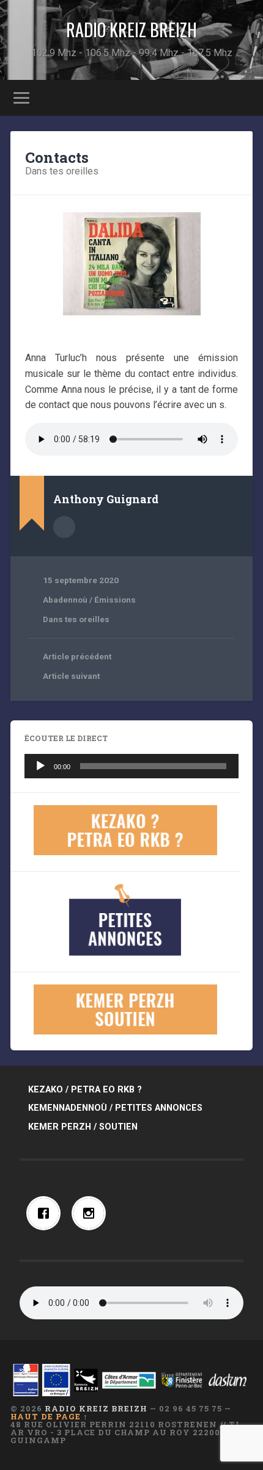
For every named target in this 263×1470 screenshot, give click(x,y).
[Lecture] (40, 766)
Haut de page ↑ (49, 1416)
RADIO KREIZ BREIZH (131, 29)
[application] (131, 766)
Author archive (64, 527)
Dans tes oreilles (61, 171)
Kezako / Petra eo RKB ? (85, 1090)
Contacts (57, 157)
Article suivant (71, 676)
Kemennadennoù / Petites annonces (115, 1108)
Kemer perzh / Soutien (83, 1127)
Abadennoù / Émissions (89, 599)
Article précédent (77, 656)
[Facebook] (46, 1213)
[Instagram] (91, 1213)
